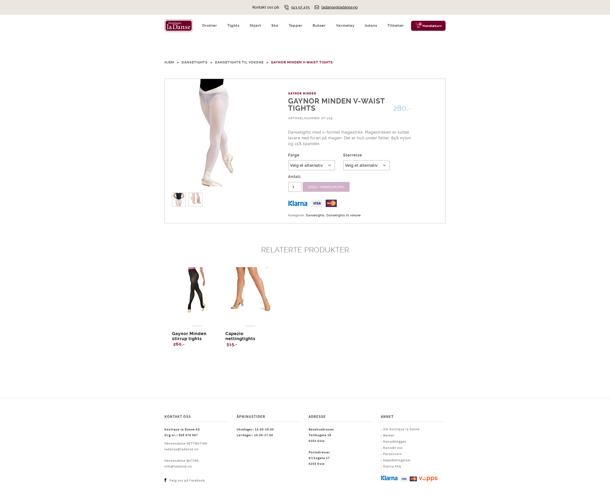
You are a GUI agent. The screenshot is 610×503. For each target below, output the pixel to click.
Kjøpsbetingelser (397, 460)
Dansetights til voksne (239, 62)
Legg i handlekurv (326, 187)
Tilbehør (395, 25)
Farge (294, 155)
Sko (274, 25)
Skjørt (255, 25)
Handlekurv (432, 26)
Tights (233, 25)
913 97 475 (300, 7)
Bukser (319, 25)
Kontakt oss (393, 448)
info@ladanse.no (178, 466)
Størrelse (352, 155)
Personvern (392, 454)
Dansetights (195, 62)
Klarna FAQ (392, 466)
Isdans (371, 25)
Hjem (169, 62)
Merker (388, 435)
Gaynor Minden (302, 93)
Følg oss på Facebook (187, 480)
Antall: (295, 176)
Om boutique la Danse (401, 429)
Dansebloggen (395, 442)
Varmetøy (345, 25)
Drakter (209, 25)
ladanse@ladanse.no (339, 7)
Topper (295, 25)
